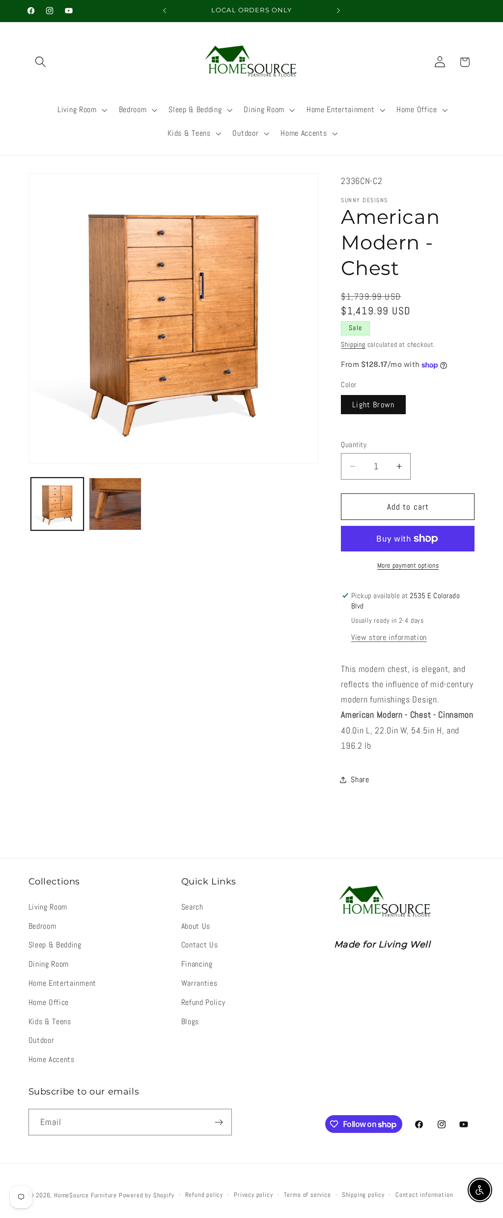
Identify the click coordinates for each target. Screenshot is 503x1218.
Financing (197, 964)
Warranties (199, 983)
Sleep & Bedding (55, 945)
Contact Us (199, 945)
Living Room (48, 907)
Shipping (353, 344)
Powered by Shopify (146, 1195)
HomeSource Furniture (85, 1195)
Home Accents (51, 1059)
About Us (196, 926)
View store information (389, 637)
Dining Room (48, 964)
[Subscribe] (218, 1122)
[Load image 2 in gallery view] (115, 504)
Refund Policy (203, 1002)
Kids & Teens (49, 1021)
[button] (41, 62)
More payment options (408, 565)
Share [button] (360, 779)
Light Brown (373, 404)
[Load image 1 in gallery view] (57, 504)
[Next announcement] (338, 11)
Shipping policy (363, 1195)
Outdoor (41, 1040)
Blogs (190, 1021)
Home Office (48, 1002)
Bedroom (42, 926)
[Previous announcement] (164, 11)
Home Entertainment (62, 983)
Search (192, 907)
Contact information (424, 1195)
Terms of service (307, 1195)
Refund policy (204, 1195)
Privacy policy (253, 1195)
